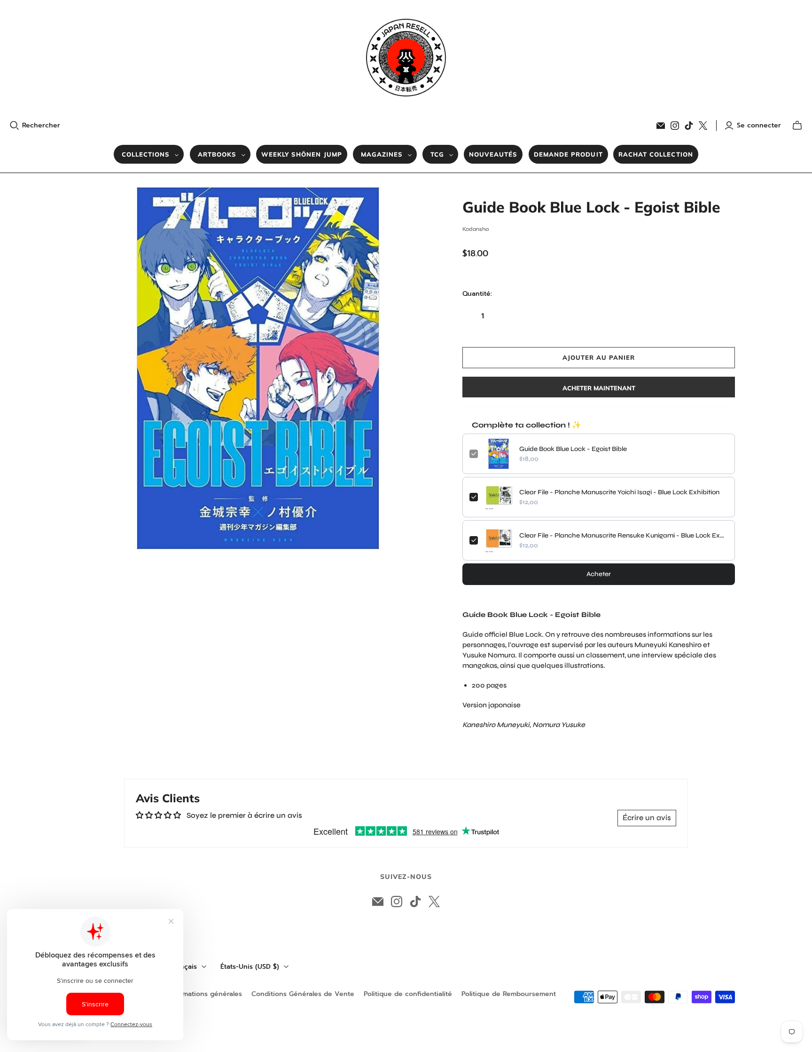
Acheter (598, 574)
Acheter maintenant (598, 388)
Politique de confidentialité (408, 994)
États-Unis (249, 967)
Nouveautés (493, 154)
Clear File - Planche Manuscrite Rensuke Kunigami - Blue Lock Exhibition (623, 535)
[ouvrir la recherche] (14, 125)
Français (184, 967)
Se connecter (759, 125)
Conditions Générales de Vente (302, 994)
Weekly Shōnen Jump (301, 154)
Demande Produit (568, 154)
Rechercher (41, 125)
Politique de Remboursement (508, 994)
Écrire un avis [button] (647, 817)
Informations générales (204, 994)
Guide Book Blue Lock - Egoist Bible (573, 449)
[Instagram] (675, 125)
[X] (703, 125)
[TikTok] (689, 125)
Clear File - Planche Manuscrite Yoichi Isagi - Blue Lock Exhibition (619, 492)
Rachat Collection (655, 154)
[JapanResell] (406, 57)
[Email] (660, 125)
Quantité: (477, 294)
